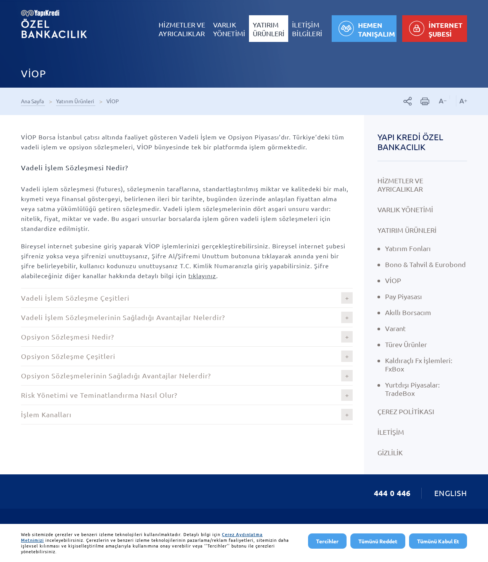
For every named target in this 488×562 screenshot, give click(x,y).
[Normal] (452, 97)
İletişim (390, 432)
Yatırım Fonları (408, 248)
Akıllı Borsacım (408, 312)
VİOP (113, 101)
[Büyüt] (461, 101)
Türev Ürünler (406, 344)
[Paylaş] (407, 101)
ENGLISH (450, 493)
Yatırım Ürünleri (75, 101)
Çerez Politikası (405, 411)
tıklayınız (202, 275)
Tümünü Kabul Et (438, 541)
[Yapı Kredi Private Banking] (54, 24)
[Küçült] (442, 101)
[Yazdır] (424, 101)
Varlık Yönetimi (405, 209)
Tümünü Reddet (377, 541)
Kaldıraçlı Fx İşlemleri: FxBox (418, 364)
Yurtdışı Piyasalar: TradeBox (412, 389)
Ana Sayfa (33, 101)
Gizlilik (390, 452)
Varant (395, 328)
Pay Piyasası (403, 296)
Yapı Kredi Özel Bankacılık (410, 142)
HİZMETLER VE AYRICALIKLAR (400, 184)
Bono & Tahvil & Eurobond (425, 264)
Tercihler (327, 541)
